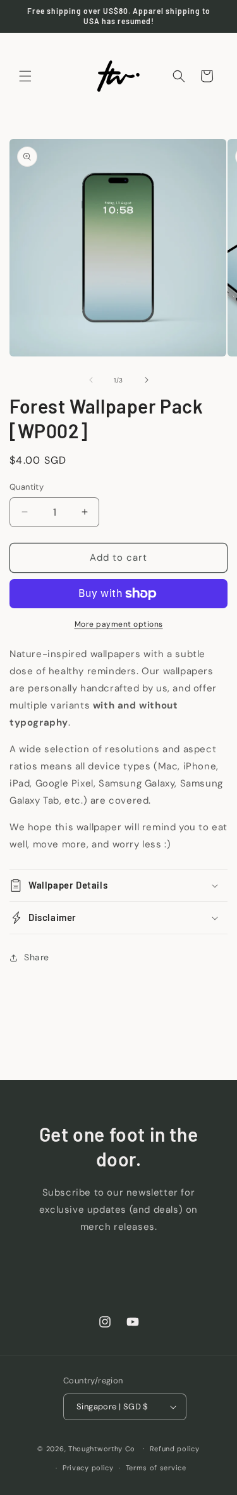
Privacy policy (88, 1467)
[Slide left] (91, 380)
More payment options (119, 624)
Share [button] (36, 957)
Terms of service (156, 1467)
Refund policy (175, 1448)
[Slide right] (147, 380)
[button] (25, 76)
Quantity (26, 486)
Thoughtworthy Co (101, 1448)
